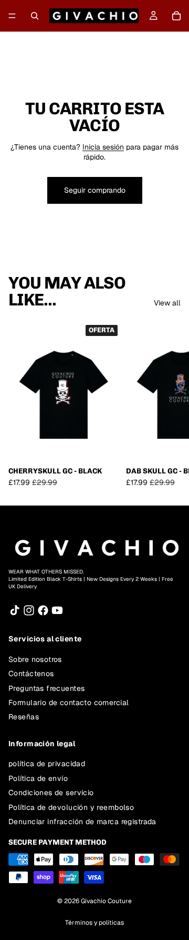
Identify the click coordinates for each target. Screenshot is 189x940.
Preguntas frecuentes (46, 688)
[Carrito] (176, 15)
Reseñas (23, 716)
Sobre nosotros (35, 659)
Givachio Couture (106, 901)
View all (167, 303)
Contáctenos (31, 673)
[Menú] (12, 16)
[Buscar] (34, 15)
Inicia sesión (103, 147)
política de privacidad (46, 763)
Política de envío (38, 778)
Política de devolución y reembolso (71, 807)
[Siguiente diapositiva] (169, 404)
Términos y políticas (94, 922)
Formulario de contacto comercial (68, 702)
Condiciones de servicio (51, 792)
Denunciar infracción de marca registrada (82, 821)
